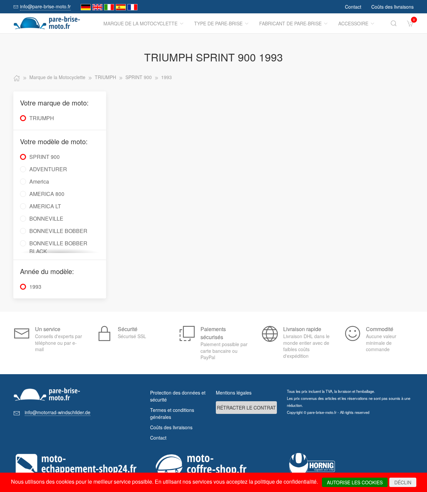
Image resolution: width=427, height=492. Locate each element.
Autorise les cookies (355, 482)
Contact (353, 6)
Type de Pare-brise (218, 23)
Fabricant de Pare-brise (290, 23)
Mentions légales (234, 392)
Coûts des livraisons (392, 6)
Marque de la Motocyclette (140, 23)
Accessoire (353, 23)
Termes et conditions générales (172, 413)
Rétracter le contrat (246, 407)
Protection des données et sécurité (177, 396)
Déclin (402, 482)
